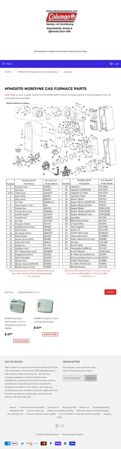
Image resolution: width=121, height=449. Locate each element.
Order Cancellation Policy (60, 410)
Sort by (9, 292)
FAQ (59, 417)
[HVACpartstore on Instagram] (62, 426)
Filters (110, 292)
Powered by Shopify (72, 434)
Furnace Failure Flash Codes (41, 414)
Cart (116, 64)
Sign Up (91, 378)
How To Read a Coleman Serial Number (80, 414)
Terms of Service (35, 410)
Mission (108, 414)
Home (8, 72)
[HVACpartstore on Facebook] (57, 426)
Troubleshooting (100, 407)
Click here (10, 95)
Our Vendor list (15, 414)
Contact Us (53, 407)
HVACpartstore (51, 434)
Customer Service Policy (32, 407)
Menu (9, 64)
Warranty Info (17, 410)
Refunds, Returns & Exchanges (93, 410)
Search (13, 407)
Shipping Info (69, 407)
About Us (84, 407)
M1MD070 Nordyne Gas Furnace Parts (37, 72)
